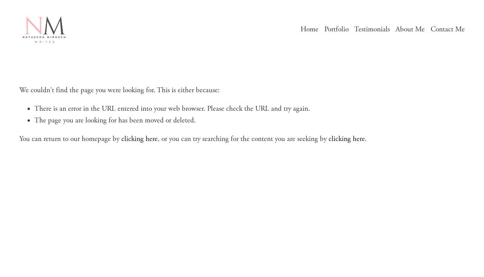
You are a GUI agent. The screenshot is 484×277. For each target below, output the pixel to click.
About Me (410, 29)
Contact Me (448, 29)
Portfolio (336, 29)
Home (309, 29)
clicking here (139, 139)
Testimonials (372, 29)
